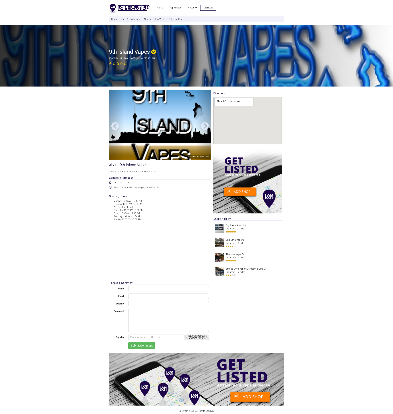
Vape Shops (175, 7)
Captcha (120, 337)
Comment (119, 311)
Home (160, 7)
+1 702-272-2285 (122, 182)
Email (121, 296)
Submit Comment (142, 345)
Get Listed (208, 7)
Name (121, 288)
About (191, 7)
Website (120, 303)
